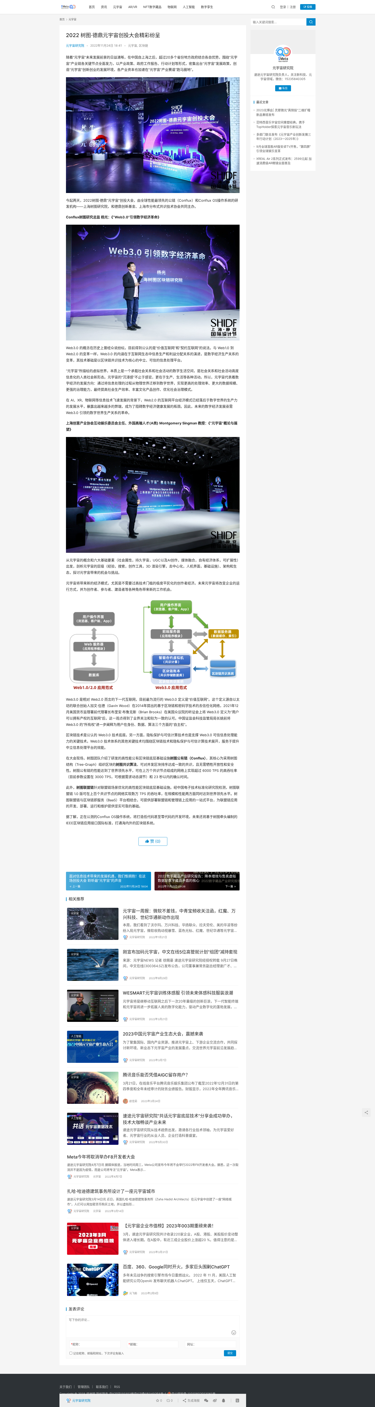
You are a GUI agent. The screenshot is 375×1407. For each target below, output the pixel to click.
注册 (293, 7)
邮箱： (133, 1344)
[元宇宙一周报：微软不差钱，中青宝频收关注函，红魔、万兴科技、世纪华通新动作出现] (92, 924)
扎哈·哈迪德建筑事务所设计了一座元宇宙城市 (111, 1191)
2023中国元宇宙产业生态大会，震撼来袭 (163, 1034)
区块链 (143, 45)
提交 (230, 1353)
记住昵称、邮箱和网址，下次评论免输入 (98, 1353)
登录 (283, 7)
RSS (117, 1387)
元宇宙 (117, 7)
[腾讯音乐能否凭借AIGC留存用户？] (92, 1088)
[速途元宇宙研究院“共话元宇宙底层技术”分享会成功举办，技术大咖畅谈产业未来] (92, 1129)
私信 (285, 88)
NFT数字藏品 (152, 7)
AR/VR (132, 7)
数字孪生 (207, 7)
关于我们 (65, 1387)
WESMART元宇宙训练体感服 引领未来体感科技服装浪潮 (178, 993)
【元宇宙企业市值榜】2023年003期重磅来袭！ (169, 1226)
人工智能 (189, 7)
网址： (191, 1344)
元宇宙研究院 (75, 45)
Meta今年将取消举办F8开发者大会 (101, 1157)
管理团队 (84, 1387)
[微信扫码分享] (206, 1400)
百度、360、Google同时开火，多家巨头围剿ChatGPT (176, 1267)
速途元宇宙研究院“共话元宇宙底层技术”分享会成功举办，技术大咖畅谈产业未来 (179, 1119)
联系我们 (102, 1387)
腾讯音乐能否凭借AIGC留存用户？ (156, 1075)
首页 (92, 7)
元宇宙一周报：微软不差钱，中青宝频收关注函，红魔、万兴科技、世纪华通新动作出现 (179, 914)
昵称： (76, 1344)
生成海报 (193, 1400)
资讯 (104, 7)
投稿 (309, 6)
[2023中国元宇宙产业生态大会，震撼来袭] (92, 1047)
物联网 (172, 7)
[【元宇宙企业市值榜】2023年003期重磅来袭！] (92, 1239)
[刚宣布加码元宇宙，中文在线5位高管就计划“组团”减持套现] (92, 965)
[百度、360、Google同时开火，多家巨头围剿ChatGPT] (92, 1280)
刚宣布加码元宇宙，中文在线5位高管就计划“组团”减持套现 (180, 952)
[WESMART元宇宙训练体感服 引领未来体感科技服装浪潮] (92, 1006)
